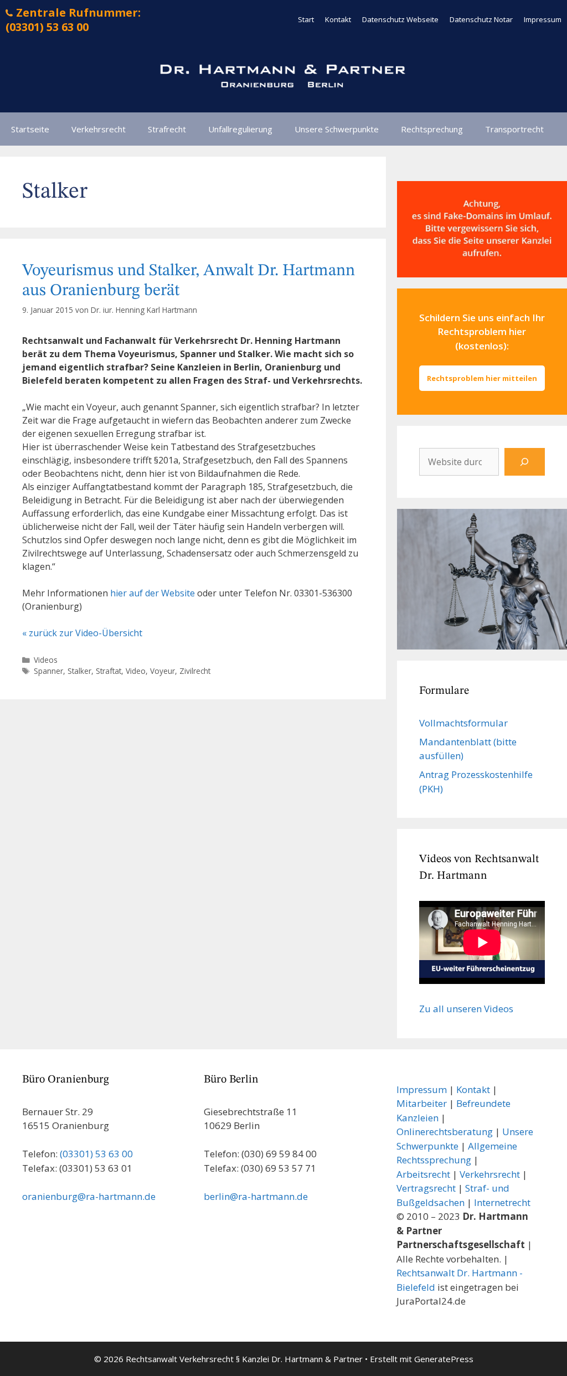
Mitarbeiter (421, 1103)
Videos (46, 659)
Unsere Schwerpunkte (337, 129)
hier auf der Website (152, 593)
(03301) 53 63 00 (96, 1153)
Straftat (108, 671)
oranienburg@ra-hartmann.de (89, 1196)
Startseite (30, 129)
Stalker (79, 671)
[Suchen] (524, 462)
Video (136, 671)
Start (306, 19)
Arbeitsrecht (423, 1174)
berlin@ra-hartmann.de (256, 1196)
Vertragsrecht (426, 1188)
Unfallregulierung (240, 129)
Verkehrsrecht (98, 129)
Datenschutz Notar (481, 19)
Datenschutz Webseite (400, 19)
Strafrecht (167, 129)
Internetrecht (502, 1202)
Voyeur (162, 671)
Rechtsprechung (432, 129)
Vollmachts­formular (463, 723)
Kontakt (338, 19)
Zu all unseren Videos (466, 1008)
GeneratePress (443, 1358)
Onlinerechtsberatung (444, 1131)
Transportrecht (514, 129)
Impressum (542, 19)
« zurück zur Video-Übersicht (82, 633)
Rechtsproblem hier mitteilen (482, 378)
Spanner (48, 671)
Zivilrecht (194, 671)
